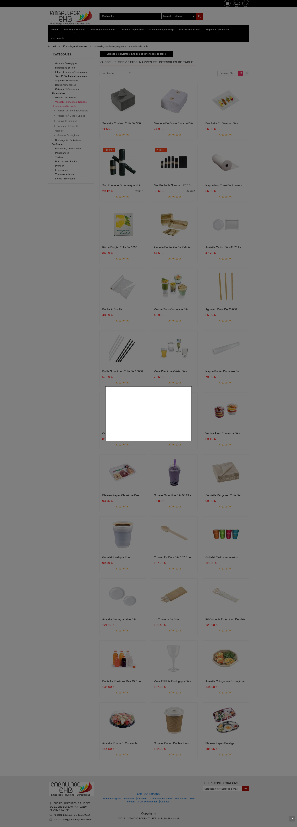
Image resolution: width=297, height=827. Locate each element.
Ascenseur (292, 819)
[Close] (190, 384)
